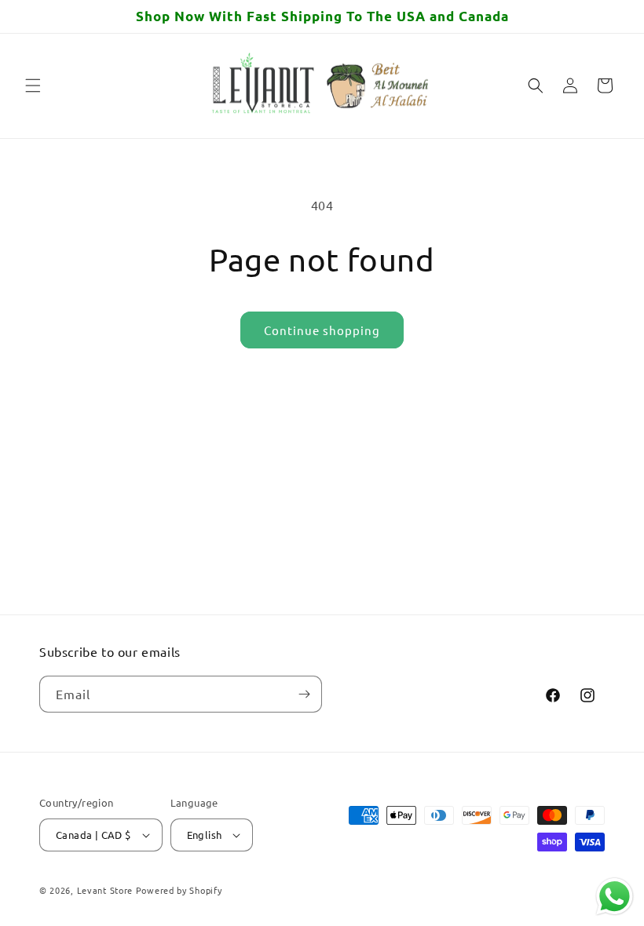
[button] (33, 85)
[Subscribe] (304, 694)
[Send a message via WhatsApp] (614, 896)
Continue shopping (322, 330)
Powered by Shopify (179, 890)
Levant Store (105, 890)
